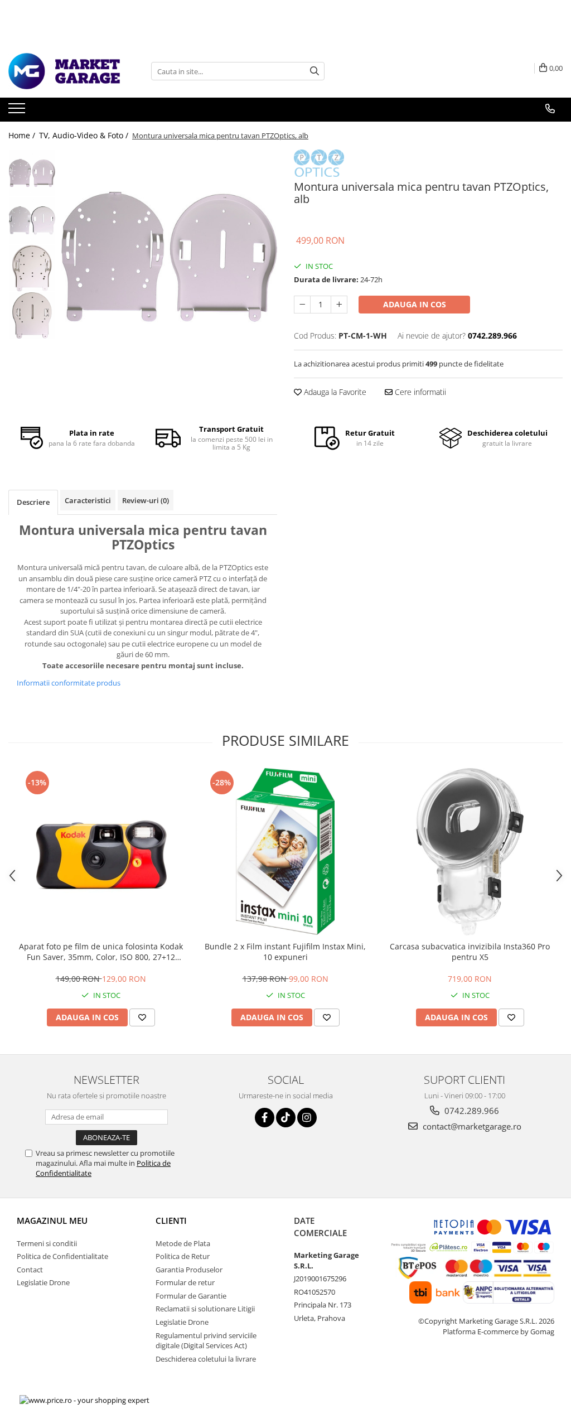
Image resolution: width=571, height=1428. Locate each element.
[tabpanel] (169, 257)
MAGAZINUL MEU (52, 1220)
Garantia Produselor (189, 1270)
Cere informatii (419, 392)
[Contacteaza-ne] (550, 109)
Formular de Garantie (191, 1296)
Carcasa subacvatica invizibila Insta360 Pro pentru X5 (470, 951)
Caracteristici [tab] (88, 500)
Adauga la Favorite (334, 392)
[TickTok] (286, 1117)
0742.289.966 (470, 1110)
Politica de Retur (183, 1256)
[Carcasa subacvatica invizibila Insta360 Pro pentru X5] (470, 851)
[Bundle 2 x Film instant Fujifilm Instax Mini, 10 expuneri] (285, 851)
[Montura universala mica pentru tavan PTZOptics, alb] (169, 257)
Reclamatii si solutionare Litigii (205, 1309)
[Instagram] (307, 1117)
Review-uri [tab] (145, 500)
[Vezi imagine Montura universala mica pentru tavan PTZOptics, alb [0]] (32, 173)
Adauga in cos (414, 304)
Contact (30, 1270)
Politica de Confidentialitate (62, 1256)
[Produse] (18, 111)
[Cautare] (314, 71)
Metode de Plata (183, 1243)
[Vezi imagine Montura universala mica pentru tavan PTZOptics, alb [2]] (32, 268)
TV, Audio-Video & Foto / (84, 135)
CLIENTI (171, 1220)
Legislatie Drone (43, 1282)
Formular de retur (185, 1282)
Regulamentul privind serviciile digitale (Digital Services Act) (206, 1340)
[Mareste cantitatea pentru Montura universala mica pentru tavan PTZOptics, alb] (339, 304)
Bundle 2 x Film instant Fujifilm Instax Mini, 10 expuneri (285, 951)
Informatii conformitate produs (68, 683)
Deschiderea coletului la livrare (206, 1359)
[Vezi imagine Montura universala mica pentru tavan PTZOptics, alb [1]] (32, 220)
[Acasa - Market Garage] (64, 71)
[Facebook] (264, 1117)
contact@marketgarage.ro (470, 1126)
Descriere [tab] (33, 502)
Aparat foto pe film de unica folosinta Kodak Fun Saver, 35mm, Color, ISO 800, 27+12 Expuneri (101, 951)
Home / (22, 135)
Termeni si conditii (47, 1243)
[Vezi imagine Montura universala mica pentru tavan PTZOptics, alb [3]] (32, 315)
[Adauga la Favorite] (142, 1017)
